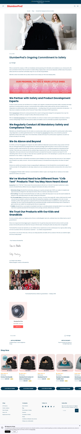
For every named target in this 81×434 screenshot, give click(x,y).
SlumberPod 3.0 (42, 377)
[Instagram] (42, 406)
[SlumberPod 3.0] (46, 363)
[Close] (79, 425)
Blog (33, 11)
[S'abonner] (76, 410)
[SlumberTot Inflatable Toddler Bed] (65, 363)
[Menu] (3, 6)
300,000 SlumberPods (19, 117)
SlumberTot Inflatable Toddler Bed (62, 378)
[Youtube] (48, 406)
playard (56, 199)
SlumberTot (14, 171)
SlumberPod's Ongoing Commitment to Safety (45, 11)
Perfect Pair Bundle (6, 377)
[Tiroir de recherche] (74, 6)
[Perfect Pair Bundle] (9, 363)
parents (23, 144)
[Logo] (15, 6)
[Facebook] (45, 406)
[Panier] (77, 6)
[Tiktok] (54, 406)
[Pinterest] (51, 406)
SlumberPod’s (16, 113)
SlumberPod (45, 133)
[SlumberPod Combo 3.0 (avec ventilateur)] (28, 363)
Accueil (28, 11)
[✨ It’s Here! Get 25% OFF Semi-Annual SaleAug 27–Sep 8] (40, 2)
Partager (13, 62)
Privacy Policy (32, 429)
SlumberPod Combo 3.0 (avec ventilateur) (26, 378)
